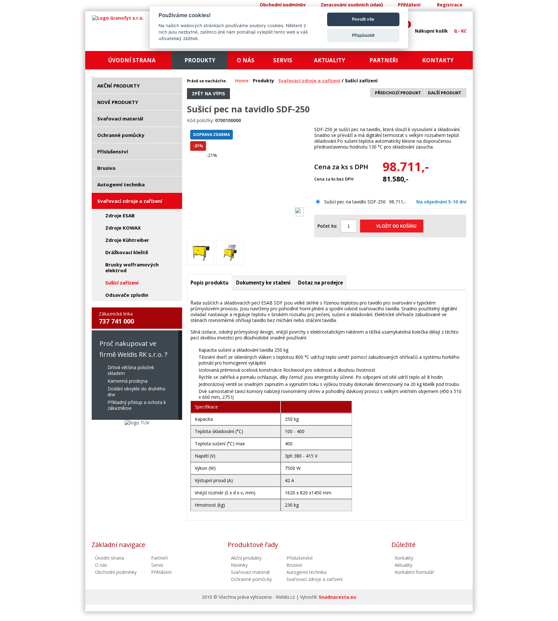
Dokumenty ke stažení (263, 282)
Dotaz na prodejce (320, 282)
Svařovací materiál (250, 572)
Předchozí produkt (398, 93)
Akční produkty (246, 558)
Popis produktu (209, 282)
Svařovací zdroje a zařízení (309, 81)
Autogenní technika (306, 572)
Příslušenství (299, 558)
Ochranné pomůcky (251, 579)
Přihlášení (409, 5)
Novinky (239, 565)
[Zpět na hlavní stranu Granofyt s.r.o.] (118, 18)
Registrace (449, 5)
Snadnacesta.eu (337, 597)
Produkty (263, 81)
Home (242, 81)
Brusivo (294, 565)
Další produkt (444, 93)
